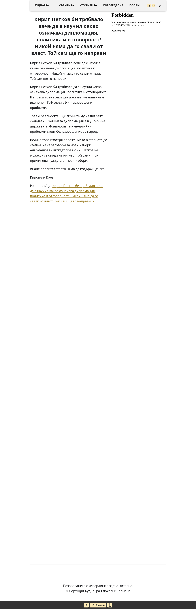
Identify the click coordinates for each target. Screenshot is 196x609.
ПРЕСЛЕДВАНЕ (113, 5)
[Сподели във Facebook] (86, 605)
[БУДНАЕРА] (41, 5)
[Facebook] (149, 5)
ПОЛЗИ (134, 5)
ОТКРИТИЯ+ (88, 5)
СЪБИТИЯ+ (66, 5)
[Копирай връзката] (109, 605)
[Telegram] (153, 5)
